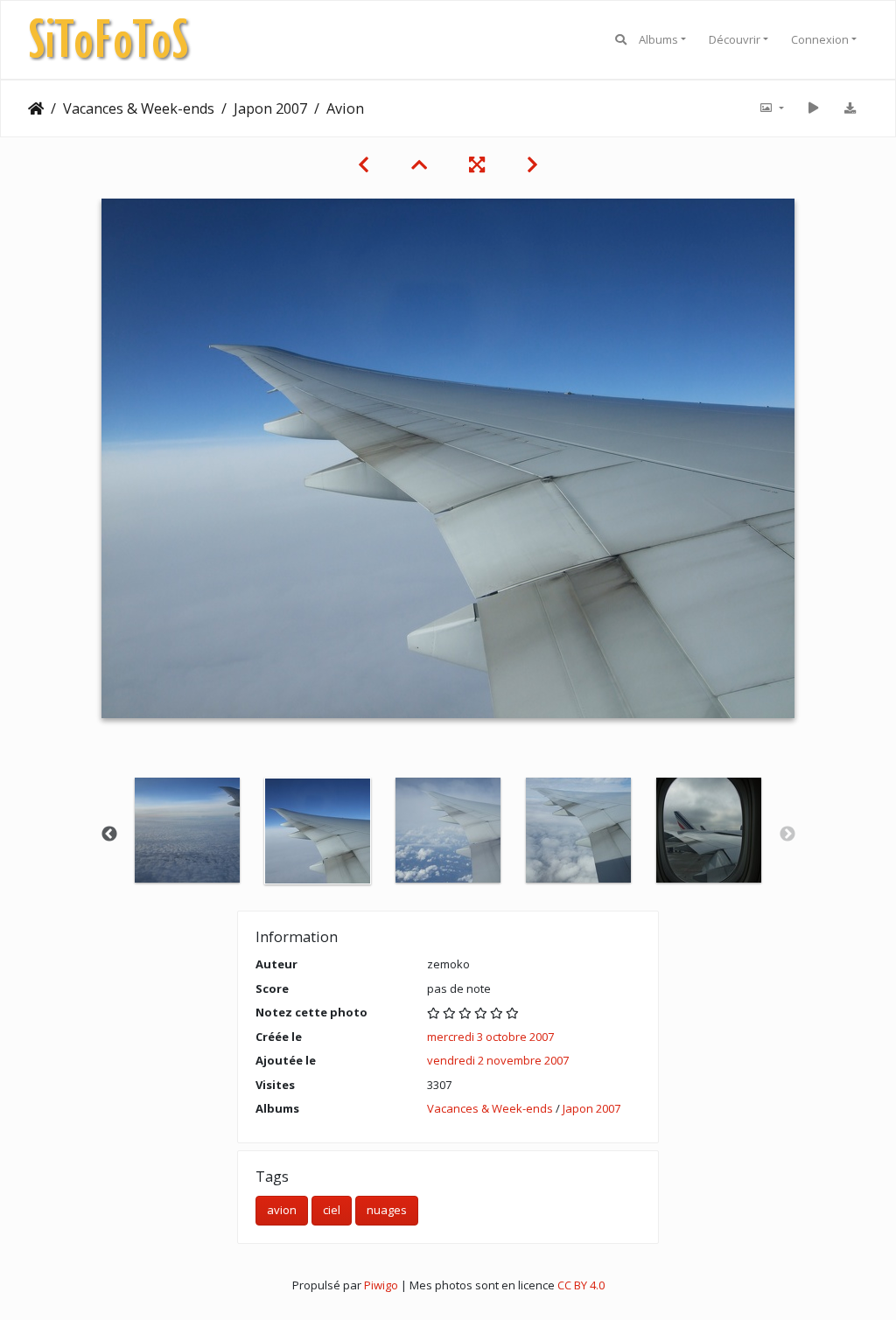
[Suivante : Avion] (532, 164)
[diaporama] (812, 108)
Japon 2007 (270, 108)
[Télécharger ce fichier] (849, 108)
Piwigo (381, 1285)
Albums (658, 39)
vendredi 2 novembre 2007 (498, 1060)
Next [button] (787, 834)
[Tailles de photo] (770, 108)
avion (282, 1210)
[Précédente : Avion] (363, 164)
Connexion (820, 39)
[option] (187, 830)
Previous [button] (109, 834)
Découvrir (734, 39)
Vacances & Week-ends (138, 108)
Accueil (36, 108)
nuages (387, 1210)
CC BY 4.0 (581, 1285)
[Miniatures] (419, 164)
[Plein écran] (477, 164)
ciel (331, 1210)
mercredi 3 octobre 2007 (490, 1036)
